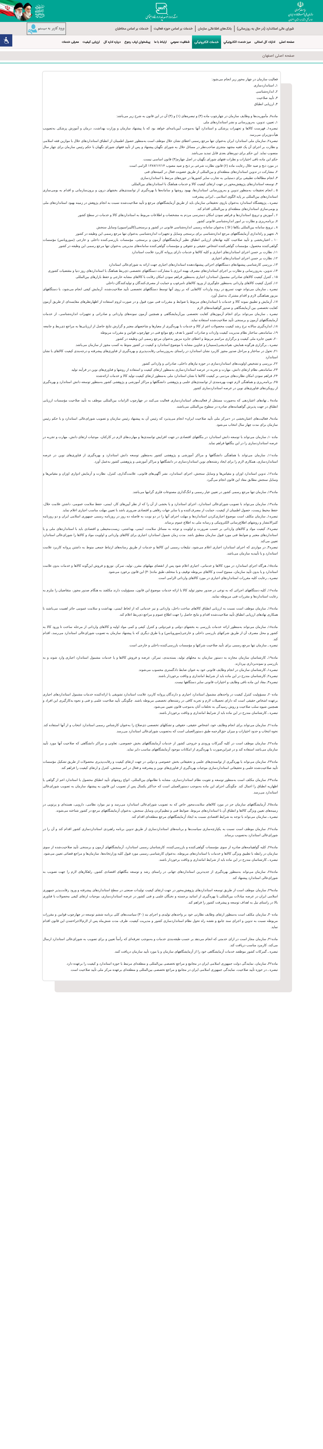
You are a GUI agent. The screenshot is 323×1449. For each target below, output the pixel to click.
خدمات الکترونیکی (206, 42)
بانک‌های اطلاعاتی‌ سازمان (215, 28)
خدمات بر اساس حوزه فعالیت (173, 28)
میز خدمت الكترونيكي (237, 42)
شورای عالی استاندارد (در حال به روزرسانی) (265, 28)
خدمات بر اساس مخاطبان (131, 28)
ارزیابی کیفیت (91, 42)
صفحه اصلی (286, 42)
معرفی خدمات (70, 42)
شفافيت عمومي (180, 42)
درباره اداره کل (112, 42)
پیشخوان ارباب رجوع (137, 42)
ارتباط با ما (160, 42)
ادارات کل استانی (264, 42)
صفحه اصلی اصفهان (278, 56)
